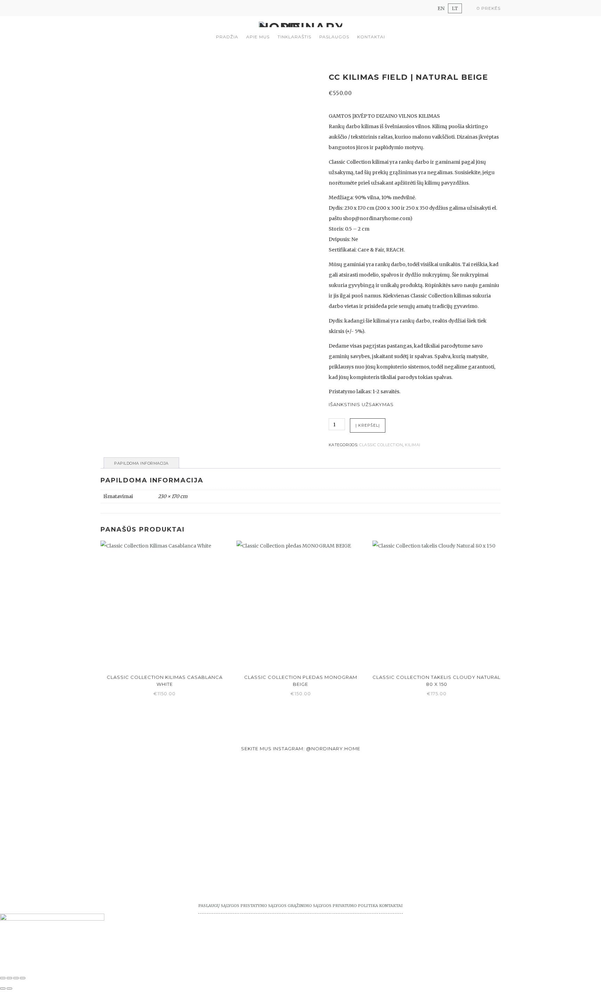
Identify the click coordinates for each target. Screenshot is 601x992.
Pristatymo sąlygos (263, 905)
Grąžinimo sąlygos (309, 905)
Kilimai (412, 444)
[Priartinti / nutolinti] (3, 978)
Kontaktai (371, 36)
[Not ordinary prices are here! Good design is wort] (350, 789)
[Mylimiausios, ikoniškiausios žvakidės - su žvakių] (50, 784)
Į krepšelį (367, 425)
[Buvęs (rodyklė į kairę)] (3, 988)
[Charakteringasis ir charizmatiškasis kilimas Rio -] (451, 820)
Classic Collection (381, 444)
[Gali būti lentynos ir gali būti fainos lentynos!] (551, 815)
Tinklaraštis (294, 36)
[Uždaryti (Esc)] (22, 978)
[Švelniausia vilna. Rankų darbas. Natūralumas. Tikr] (150, 805)
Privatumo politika (355, 905)
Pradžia (227, 36)
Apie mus (258, 36)
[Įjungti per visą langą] (9, 978)
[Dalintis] (16, 978)
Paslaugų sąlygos (218, 905)
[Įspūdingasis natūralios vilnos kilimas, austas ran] (250, 831)
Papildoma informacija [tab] (141, 463)
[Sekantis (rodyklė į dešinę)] (9, 988)
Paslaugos (334, 36)
